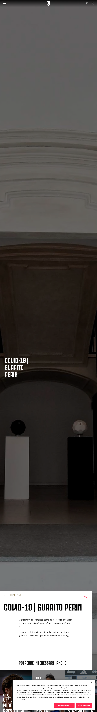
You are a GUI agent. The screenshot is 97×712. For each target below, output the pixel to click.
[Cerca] (88, 4)
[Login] (93, 4)
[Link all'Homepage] (48, 3)
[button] (6, 697)
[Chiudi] (91, 682)
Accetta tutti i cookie (84, 705)
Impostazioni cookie (64, 705)
